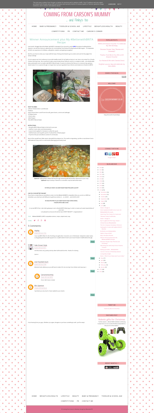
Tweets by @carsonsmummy (112, 308)
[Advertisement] (111, 131)
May (102, 258)
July (102, 203)
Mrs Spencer (39, 285)
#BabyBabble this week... (107, 212)
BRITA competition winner (49, 216)
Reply (92, 242)
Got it (119, 4)
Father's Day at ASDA (106, 233)
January (103, 267)
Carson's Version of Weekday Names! (110, 251)
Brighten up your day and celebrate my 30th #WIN (112, 65)
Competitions (58, 31)
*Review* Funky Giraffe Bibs (108, 216)
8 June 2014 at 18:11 (40, 248)
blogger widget (112, 157)
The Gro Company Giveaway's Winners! (111, 225)
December (104, 192)
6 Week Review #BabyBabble (108, 223)
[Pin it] (45, 220)
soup (68, 216)
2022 (100, 172)
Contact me (78, 31)
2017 (100, 183)
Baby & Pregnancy (48, 26)
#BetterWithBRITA (37, 216)
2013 (100, 269)
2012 (100, 271)
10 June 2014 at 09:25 (40, 288)
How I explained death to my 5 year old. (111, 210)
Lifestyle (87, 26)
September (104, 199)
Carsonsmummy (47, 275)
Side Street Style (40, 245)
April (102, 260)
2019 (100, 179)
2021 (100, 174)
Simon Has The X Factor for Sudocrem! (110, 214)
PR (69, 31)
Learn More (112, 4)
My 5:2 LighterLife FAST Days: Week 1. (110, 221)
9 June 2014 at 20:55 (47, 277)
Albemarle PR (89, 409)
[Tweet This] (34, 220)
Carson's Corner (94, 31)
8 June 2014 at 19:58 (40, 264)
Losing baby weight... (105, 254)
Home (34, 26)
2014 (100, 190)
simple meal (63, 216)
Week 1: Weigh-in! (105, 218)
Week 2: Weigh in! (105, 208)
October (103, 196)
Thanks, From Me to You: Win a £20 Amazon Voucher (112, 56)
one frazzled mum (41, 262)
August (103, 201)
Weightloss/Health (103, 26)
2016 (100, 185)
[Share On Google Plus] (41, 220)
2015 (100, 188)
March (102, 262)
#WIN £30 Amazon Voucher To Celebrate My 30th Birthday (112, 45)
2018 (100, 181)
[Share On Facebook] (38, 220)
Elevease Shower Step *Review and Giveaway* (111, 50)
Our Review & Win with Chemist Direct (111, 61)
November (104, 194)
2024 (100, 167)
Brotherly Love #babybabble (108, 231)
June (102, 205)
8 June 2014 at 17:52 (40, 233)
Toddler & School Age (69, 26)
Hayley (36, 230)
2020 (100, 176)
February (103, 265)
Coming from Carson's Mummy (77, 14)
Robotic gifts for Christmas (111, 319)
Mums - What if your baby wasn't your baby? (112, 256)
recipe (58, 216)
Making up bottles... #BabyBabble (109, 249)
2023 (100, 170)
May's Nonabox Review (106, 235)
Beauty (119, 26)
